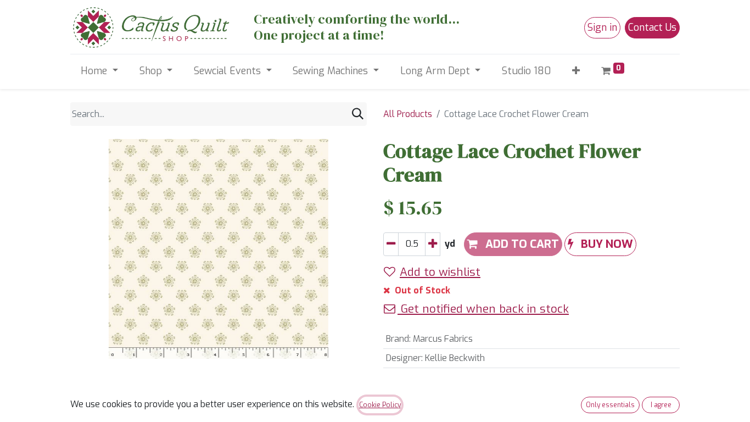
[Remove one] (391, 244)
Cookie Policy (380, 405)
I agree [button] (661, 405)
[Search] (358, 114)
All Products (407, 114)
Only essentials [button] (610, 405)
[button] (576, 71)
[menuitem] (526, 71)
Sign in (602, 27)
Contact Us (652, 27)
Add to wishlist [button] (440, 272)
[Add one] (432, 244)
